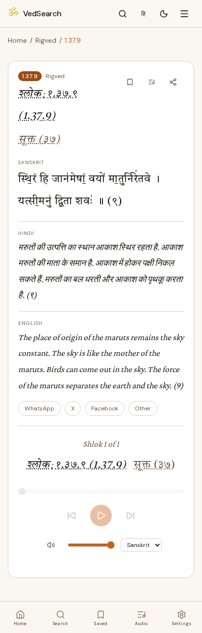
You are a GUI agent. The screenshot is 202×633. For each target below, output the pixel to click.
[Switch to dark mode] (164, 14)
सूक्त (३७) (39, 140)
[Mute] (51, 545)
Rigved (45, 40)
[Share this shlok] (173, 82)
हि (143, 14)
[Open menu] (184, 14)
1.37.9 (30, 76)
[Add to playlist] (151, 82)
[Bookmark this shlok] (130, 82)
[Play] (101, 515)
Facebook (104, 408)
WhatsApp (39, 408)
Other (143, 408)
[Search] (122, 14)
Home (17, 40)
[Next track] (130, 515)
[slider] (101, 491)
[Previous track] (71, 515)
